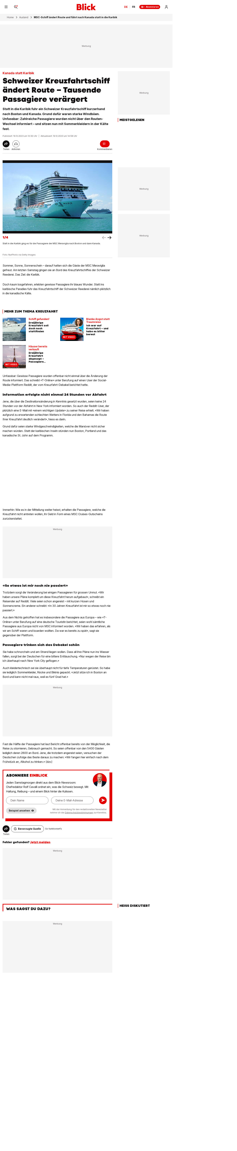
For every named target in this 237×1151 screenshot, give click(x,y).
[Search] (15, 6)
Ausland (23, 17)
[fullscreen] (57, 196)
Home (10, 17)
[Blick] (86, 6)
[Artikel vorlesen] (15, 143)
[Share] (6, 143)
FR (133, 7)
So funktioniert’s (53, 828)
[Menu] (6, 6)
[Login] (166, 6)
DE (126, 7)
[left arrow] (109, 237)
